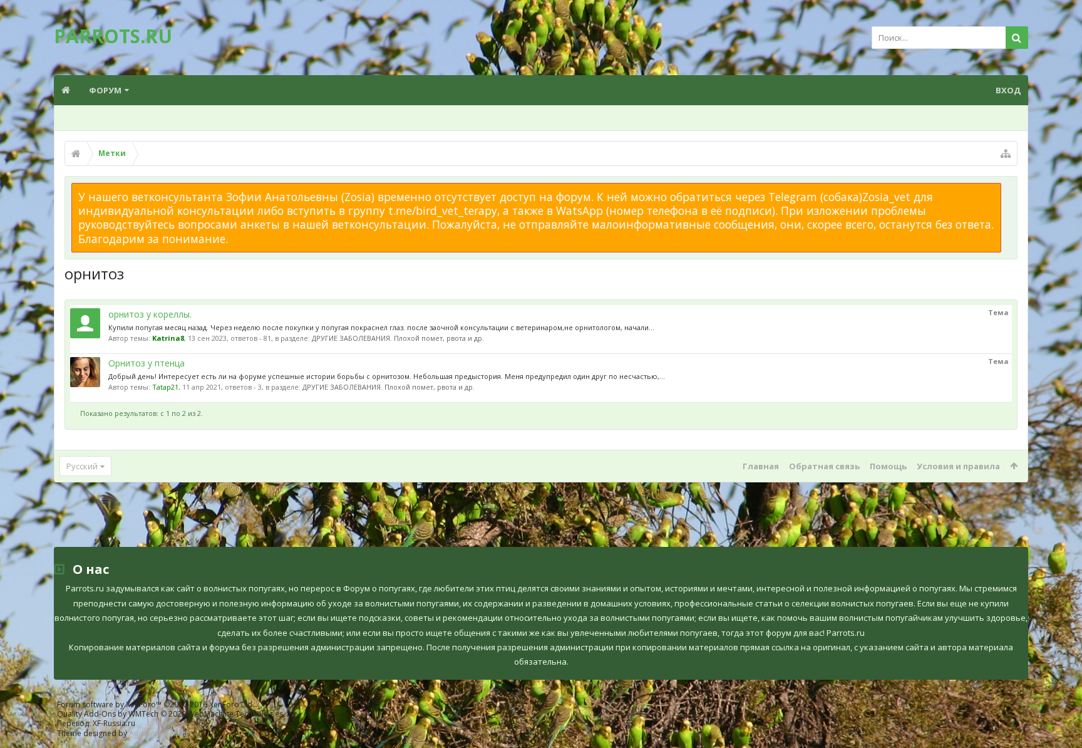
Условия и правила (958, 466)
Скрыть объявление (1009, 189)
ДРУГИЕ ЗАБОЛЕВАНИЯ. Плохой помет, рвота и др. (398, 338)
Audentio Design (158, 733)
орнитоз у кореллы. (150, 314)
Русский (82, 466)
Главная (761, 466)
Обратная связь (824, 466)
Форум (105, 90)
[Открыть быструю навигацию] (1005, 153)
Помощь (888, 466)
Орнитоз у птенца (146, 363)
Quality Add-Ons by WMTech (178, 714)
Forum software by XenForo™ (155, 704)
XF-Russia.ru (114, 723)
